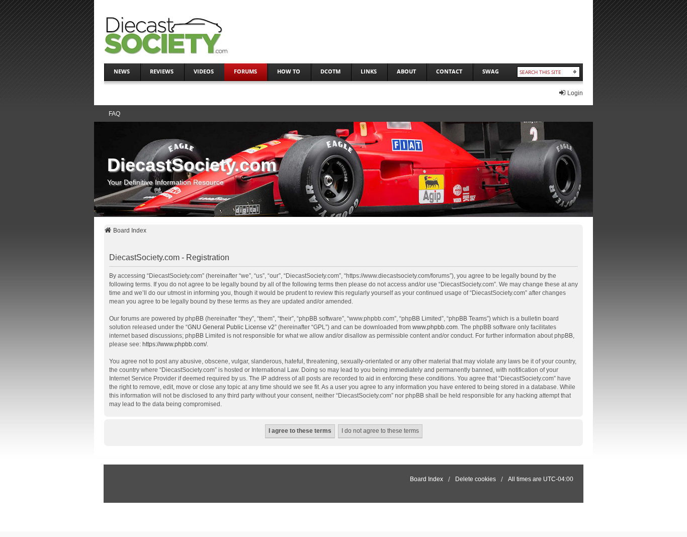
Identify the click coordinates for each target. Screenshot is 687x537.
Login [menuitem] (575, 93)
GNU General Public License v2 (231, 327)
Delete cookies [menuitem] (475, 479)
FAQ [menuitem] (114, 113)
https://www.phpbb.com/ (174, 344)
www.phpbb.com (435, 327)
